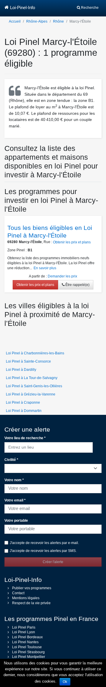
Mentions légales (25, 598)
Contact (18, 593)
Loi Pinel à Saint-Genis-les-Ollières (34, 386)
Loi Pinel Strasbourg (28, 652)
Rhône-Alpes (36, 21)
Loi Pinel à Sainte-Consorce (28, 361)
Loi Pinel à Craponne (23, 402)
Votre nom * (14, 480)
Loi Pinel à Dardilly (21, 370)
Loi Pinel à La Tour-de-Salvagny (31, 378)
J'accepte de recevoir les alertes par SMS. (43, 551)
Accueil (15, 21)
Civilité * (11, 460)
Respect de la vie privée (31, 603)
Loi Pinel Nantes (25, 642)
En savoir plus (45, 268)
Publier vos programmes (31, 588)
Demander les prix (62, 276)
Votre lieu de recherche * (25, 438)
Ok (65, 682)
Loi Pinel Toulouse (27, 647)
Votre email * (15, 500)
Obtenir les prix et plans (72, 242)
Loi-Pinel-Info (22, 7)
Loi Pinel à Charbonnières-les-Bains (35, 353)
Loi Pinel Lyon (23, 632)
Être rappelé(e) (77, 285)
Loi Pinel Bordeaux (27, 637)
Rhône (58, 21)
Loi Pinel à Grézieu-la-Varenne (30, 394)
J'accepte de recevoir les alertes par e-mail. (44, 543)
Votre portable (16, 520)
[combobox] (48, 446)
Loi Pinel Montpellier (28, 657)
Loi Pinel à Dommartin (24, 411)
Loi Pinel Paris (23, 627)
